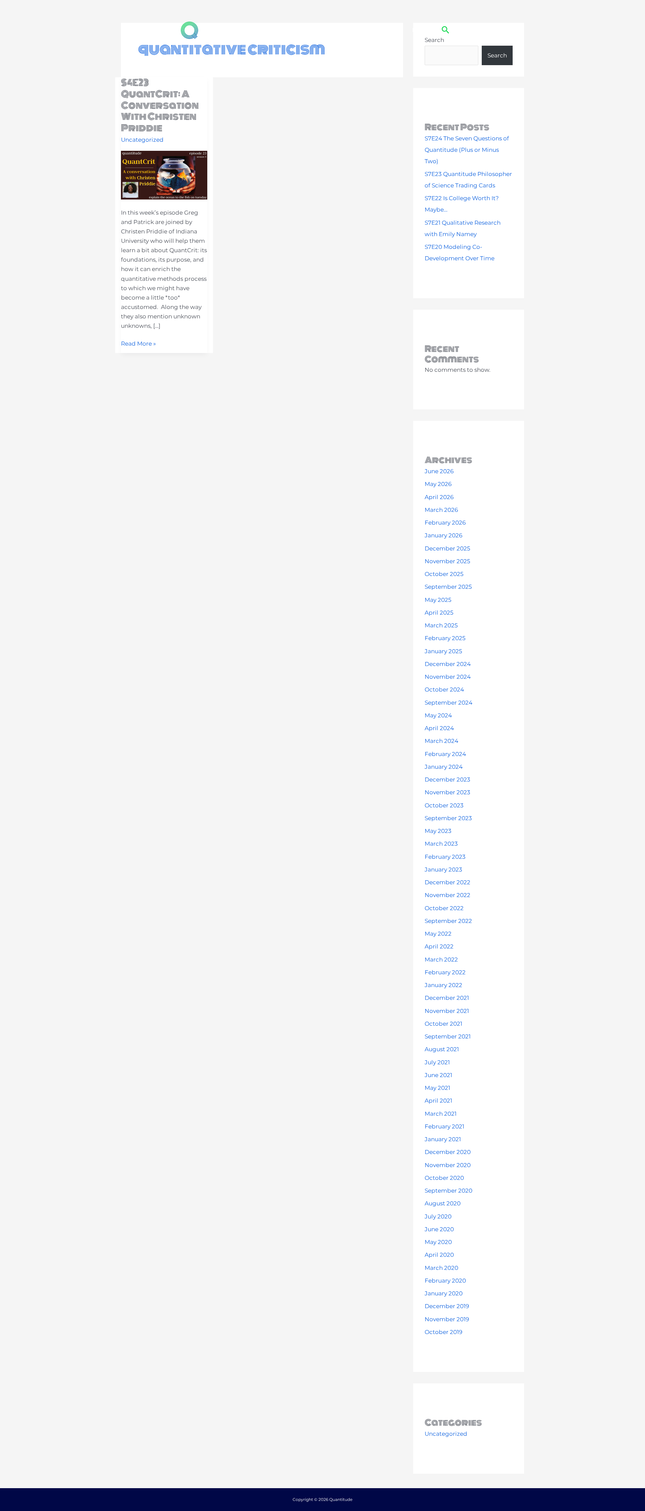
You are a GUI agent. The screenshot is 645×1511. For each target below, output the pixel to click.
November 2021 (447, 1011)
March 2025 (441, 625)
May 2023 (438, 831)
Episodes (283, 30)
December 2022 (447, 882)
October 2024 (444, 689)
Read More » (138, 344)
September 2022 (448, 921)
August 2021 (442, 1049)
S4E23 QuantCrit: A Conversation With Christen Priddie (160, 105)
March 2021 (441, 1113)
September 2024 (448, 702)
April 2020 (439, 1254)
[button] (445, 30)
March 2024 (441, 741)
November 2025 (447, 561)
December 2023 (447, 779)
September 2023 (448, 818)
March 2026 (441, 509)
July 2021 (437, 1062)
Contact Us (386, 30)
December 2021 (447, 997)
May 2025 (438, 599)
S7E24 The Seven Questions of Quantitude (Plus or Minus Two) (467, 150)
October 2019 (443, 1332)
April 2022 (439, 946)
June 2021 (438, 1075)
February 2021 (444, 1126)
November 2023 (447, 792)
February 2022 (445, 972)
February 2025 (445, 638)
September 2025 (448, 586)
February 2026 (445, 522)
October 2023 (444, 805)
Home (224, 30)
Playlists (317, 30)
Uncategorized (142, 139)
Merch (420, 30)
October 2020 (444, 1177)
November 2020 (448, 1165)
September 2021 (448, 1036)
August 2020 (443, 1203)
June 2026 (439, 471)
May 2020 (438, 1242)
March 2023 (441, 843)
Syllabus (350, 30)
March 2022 (441, 959)
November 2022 (447, 895)
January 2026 (443, 535)
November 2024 (448, 676)
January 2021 (443, 1139)
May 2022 (438, 933)
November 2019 (447, 1319)
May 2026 (438, 484)
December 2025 (447, 548)
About (252, 30)
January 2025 (443, 651)
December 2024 (448, 664)
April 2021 (438, 1100)
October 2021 (443, 1023)
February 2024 (445, 754)
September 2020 (448, 1190)
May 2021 (437, 1087)
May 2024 (438, 715)
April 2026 (439, 497)
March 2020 (441, 1267)
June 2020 (439, 1229)
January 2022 (443, 985)
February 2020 (445, 1280)
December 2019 (447, 1306)
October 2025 (444, 574)
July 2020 (438, 1216)
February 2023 (445, 856)
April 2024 (439, 728)
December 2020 (448, 1152)
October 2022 (444, 908)
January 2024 (444, 766)
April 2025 (439, 612)
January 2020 (444, 1293)
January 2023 (443, 869)
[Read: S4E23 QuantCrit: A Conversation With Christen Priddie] (164, 174)
